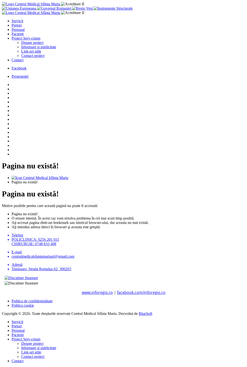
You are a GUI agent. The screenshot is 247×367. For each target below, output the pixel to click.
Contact (17, 60)
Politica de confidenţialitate (32, 301)
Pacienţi (18, 34)
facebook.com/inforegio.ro (141, 292)
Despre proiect (32, 43)
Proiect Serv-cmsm (26, 38)
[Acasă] (40, 178)
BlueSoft (145, 314)
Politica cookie (23, 305)
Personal (18, 30)
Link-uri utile (31, 51)
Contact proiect (32, 56)
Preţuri (17, 25)
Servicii (17, 21)
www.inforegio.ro (97, 292)
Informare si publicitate (38, 47)
